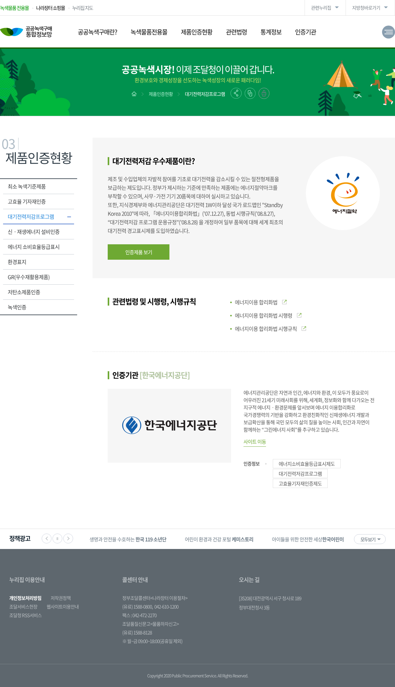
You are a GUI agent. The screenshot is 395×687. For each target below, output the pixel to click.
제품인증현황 (196, 31)
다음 (68, 538)
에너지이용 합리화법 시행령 (263, 315)
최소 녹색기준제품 (27, 186)
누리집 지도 (82, 7)
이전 (47, 538)
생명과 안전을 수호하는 (127, 539)
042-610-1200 (166, 606)
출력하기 (264, 93)
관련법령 (236, 31)
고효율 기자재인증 (27, 201)
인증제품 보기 (138, 252)
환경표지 (17, 262)
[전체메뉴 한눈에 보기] (388, 32)
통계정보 (270, 31)
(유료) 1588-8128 (137, 632)
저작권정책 (61, 598)
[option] (128, 539)
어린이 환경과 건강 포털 (219, 539)
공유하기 (236, 93)
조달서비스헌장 (23, 606)
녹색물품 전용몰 (14, 7)
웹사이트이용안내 (63, 606)
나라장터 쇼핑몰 (50, 7)
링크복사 (250, 93)
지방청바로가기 (366, 7)
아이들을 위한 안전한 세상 (316, 539)
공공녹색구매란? (97, 31)
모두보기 (367, 539)
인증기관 (305, 31)
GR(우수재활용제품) (29, 277)
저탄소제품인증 (24, 292)
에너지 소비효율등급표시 (34, 246)
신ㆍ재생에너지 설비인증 (34, 231)
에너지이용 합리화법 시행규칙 (266, 328)
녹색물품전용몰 (149, 31)
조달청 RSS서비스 (25, 615)
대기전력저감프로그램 (205, 94)
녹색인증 (17, 307)
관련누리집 (321, 7)
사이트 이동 (254, 441)
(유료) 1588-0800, (137, 606)
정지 (57, 538)
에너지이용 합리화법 (256, 302)
